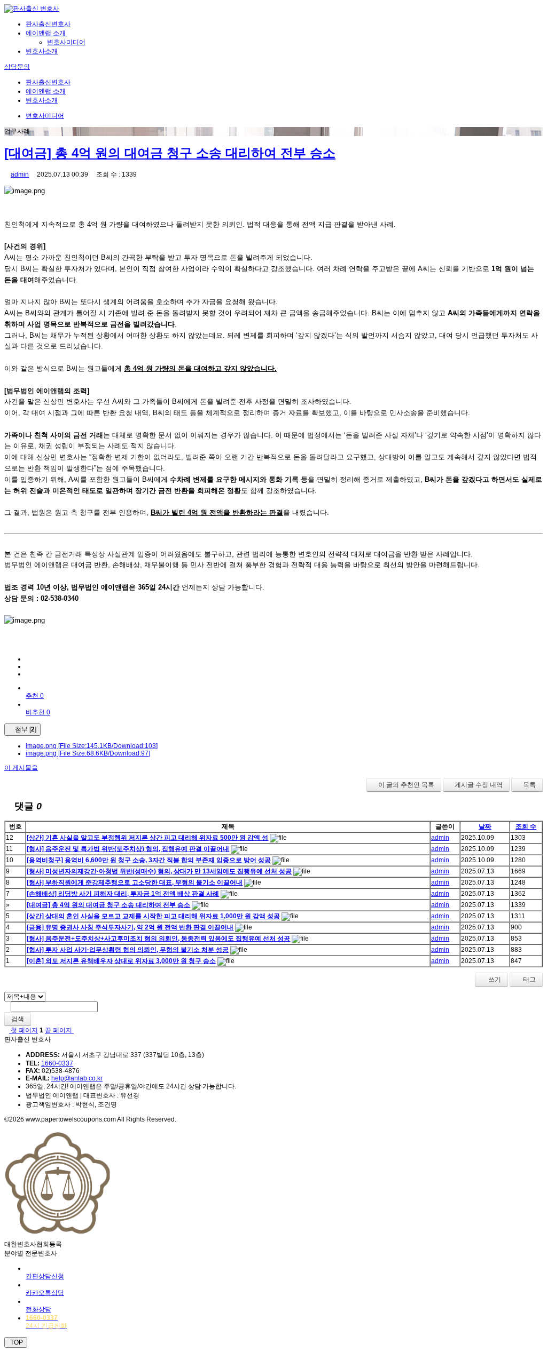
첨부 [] (24, 729)
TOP (16, 1342)
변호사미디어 (66, 42)
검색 (17, 1019)
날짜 (485, 826)
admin (20, 174)
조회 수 (525, 826)
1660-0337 (57, 1063)
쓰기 (494, 979)
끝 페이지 (59, 1030)
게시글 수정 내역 (479, 785)
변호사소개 (42, 51)
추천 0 (35, 695)
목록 (529, 785)
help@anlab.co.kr (77, 1078)
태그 (528, 979)
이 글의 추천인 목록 (406, 785)
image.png (92, 746)
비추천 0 (38, 712)
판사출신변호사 (48, 24)
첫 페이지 (23, 1030)
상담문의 (17, 66)
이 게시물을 (21, 768)
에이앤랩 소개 (46, 33)
